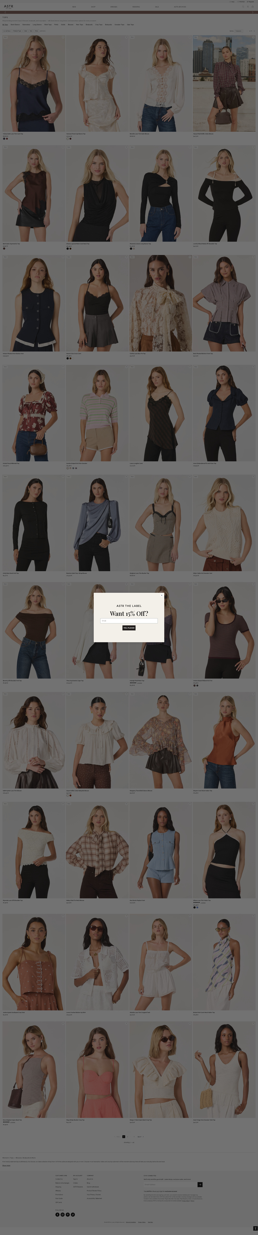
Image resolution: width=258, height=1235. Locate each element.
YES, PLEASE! (129, 628)
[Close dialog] (161, 595)
